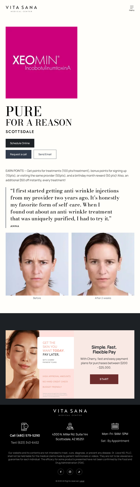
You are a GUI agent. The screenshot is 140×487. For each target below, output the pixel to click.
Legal (82, 481)
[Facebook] (61, 472)
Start (109, 379)
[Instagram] (70, 472)
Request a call (18, 154)
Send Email (45, 154)
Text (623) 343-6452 (25, 442)
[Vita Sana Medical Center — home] (21, 8)
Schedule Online (20, 143)
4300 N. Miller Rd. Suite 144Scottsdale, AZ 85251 (70, 436)
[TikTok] (79, 472)
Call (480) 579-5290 (25, 435)
